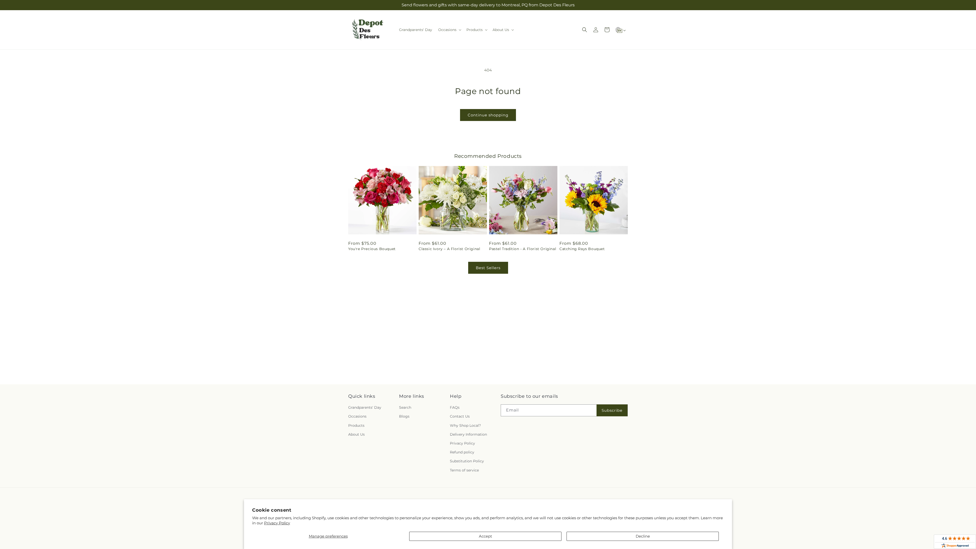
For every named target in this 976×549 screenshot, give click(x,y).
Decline (643, 536)
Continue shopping (488, 115)
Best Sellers (488, 267)
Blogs (404, 416)
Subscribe (612, 410)
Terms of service (464, 470)
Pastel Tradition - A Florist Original (522, 249)
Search (405, 407)
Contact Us (460, 416)
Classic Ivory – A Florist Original (449, 249)
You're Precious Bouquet (372, 249)
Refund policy (462, 452)
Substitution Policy (467, 461)
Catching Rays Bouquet (582, 249)
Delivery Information (468, 434)
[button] (449, 29)
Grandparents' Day (364, 407)
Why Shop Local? (465, 425)
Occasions (357, 416)
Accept (485, 536)
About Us (356, 434)
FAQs (455, 407)
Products (356, 425)
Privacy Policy (277, 523)
